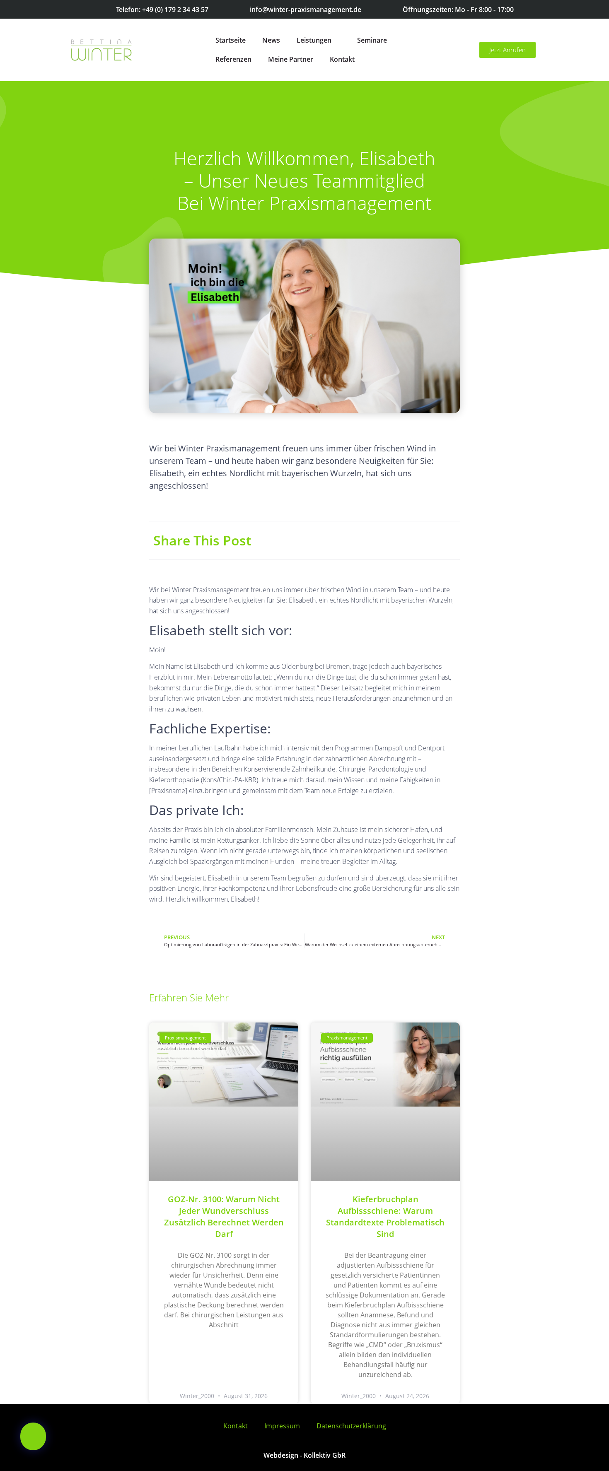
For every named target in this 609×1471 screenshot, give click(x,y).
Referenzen (233, 59)
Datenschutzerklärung (351, 1425)
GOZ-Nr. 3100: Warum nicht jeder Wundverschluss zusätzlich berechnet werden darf (224, 1216)
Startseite (230, 40)
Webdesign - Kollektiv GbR (304, 1455)
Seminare (372, 40)
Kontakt (342, 59)
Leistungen (314, 40)
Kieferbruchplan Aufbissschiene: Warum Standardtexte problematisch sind (385, 1216)
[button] (33, 1436)
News (271, 40)
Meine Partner (290, 59)
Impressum (282, 1425)
